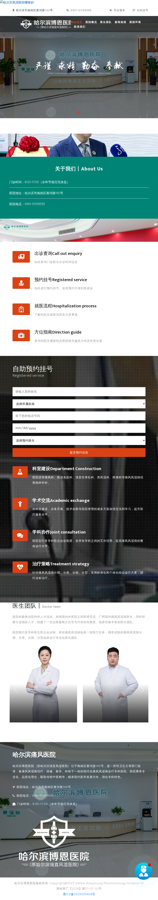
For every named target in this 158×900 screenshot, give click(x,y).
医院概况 (91, 22)
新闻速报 (120, 22)
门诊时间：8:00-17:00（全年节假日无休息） (48, 804)
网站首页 (76, 22)
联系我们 (80, 26)
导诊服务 (119, 10)
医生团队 (106, 22)
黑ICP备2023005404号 (79, 894)
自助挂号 (142, 10)
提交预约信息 (79, 452)
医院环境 (135, 22)
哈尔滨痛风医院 (34, 755)
